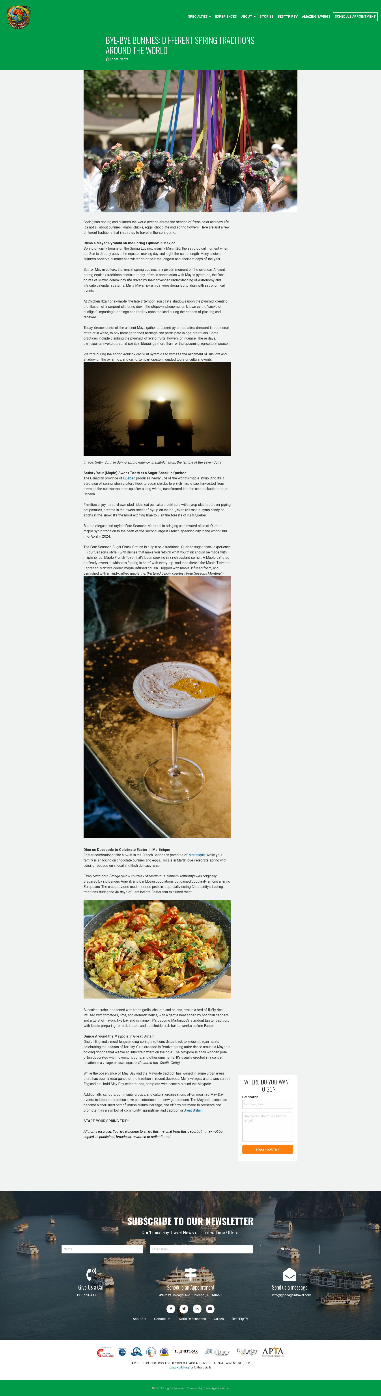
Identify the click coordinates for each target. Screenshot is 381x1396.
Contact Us (162, 1319)
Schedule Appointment (355, 17)
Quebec (129, 478)
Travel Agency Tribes (216, 1388)
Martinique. (197, 855)
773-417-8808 (94, 1295)
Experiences (226, 17)
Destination (250, 1097)
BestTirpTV (240, 1319)
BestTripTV (288, 17)
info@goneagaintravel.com (291, 1295)
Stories (266, 17)
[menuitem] (199, 17)
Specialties (198, 17)
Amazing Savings (316, 17)
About (246, 17)
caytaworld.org (179, 1367)
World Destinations (192, 1319)
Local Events (118, 59)
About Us (139, 1319)
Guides (219, 1319)
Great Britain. (193, 1110)
